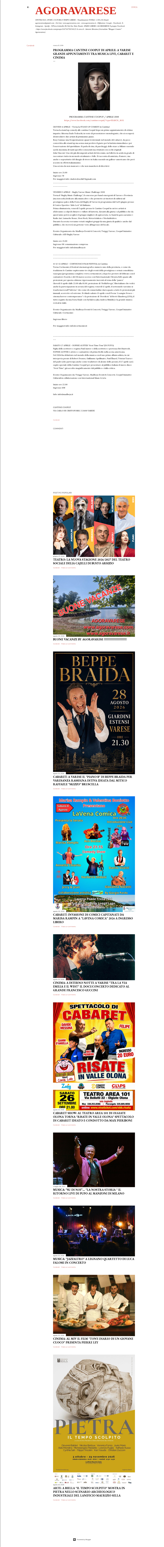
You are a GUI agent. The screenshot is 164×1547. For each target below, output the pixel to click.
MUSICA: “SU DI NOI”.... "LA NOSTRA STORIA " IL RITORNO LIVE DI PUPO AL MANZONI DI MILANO (88, 1191)
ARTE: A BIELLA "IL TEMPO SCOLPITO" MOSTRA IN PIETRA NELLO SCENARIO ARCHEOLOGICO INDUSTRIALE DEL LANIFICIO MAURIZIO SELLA (89, 1491)
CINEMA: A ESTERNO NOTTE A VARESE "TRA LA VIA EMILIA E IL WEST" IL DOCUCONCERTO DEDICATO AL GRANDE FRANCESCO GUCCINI (91, 986)
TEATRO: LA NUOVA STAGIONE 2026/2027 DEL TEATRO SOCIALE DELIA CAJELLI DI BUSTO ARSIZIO (91, 561)
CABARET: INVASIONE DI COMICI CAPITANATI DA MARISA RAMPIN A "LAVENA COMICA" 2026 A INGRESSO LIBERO (93, 918)
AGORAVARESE (75, 10)
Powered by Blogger (84, 1539)
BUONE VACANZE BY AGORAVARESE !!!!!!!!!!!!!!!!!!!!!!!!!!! (90, 639)
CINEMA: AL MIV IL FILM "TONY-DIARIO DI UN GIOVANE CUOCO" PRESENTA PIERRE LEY (93, 1340)
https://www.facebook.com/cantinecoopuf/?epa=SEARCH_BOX (94, 120)
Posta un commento (68, 568)
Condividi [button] (30, 46)
